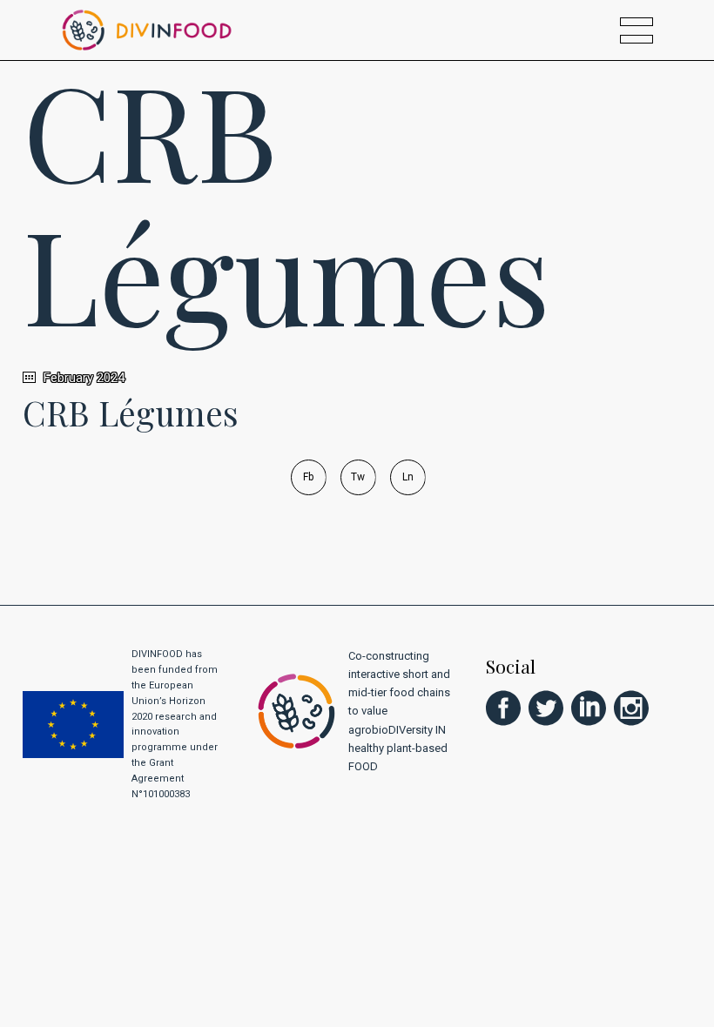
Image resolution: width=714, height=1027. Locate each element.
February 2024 (82, 378)
